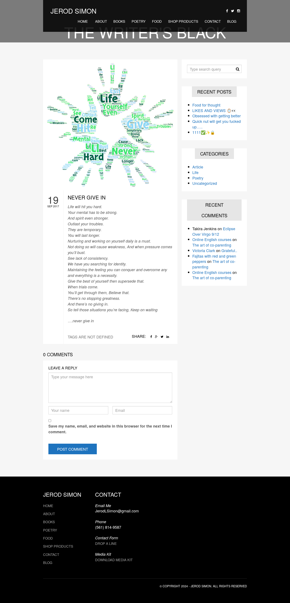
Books (119, 21)
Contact (213, 21)
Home (83, 21)
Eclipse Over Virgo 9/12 (213, 231)
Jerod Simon (73, 10)
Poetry (139, 21)
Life (195, 172)
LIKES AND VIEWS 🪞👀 (214, 110)
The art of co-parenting (211, 245)
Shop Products (183, 21)
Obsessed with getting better (216, 115)
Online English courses (211, 239)
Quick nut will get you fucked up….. (216, 123)
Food (157, 21)
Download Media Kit (114, 559)
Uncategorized (204, 183)
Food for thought (206, 105)
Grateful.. (229, 250)
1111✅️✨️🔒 (203, 132)
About (100, 21)
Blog (231, 21)
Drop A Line (106, 543)
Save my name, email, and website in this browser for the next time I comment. (110, 429)
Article (197, 167)
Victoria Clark (203, 250)
